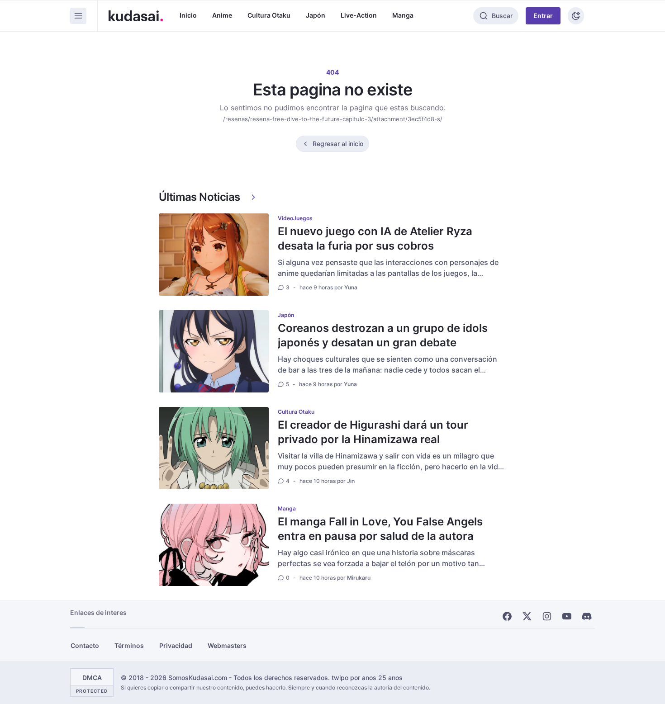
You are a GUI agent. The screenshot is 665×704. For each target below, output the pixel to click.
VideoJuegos (295, 218)
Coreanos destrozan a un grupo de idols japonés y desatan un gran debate (383, 335)
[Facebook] (507, 616)
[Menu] (78, 16)
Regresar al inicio (338, 143)
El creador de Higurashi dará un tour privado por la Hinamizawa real (373, 432)
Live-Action (359, 15)
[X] (527, 616)
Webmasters (227, 645)
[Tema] (576, 15)
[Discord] (587, 616)
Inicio (188, 15)
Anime (222, 15)
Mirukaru (358, 577)
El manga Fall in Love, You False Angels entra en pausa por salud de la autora (380, 529)
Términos (129, 645)
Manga (402, 15)
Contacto (85, 645)
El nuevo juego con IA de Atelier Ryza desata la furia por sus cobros (375, 238)
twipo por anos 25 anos (367, 677)
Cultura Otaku (268, 15)
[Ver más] (253, 197)
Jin (351, 480)
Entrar (543, 15)
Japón (315, 15)
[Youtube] (567, 616)
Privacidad (175, 645)
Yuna (350, 287)
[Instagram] (547, 616)
